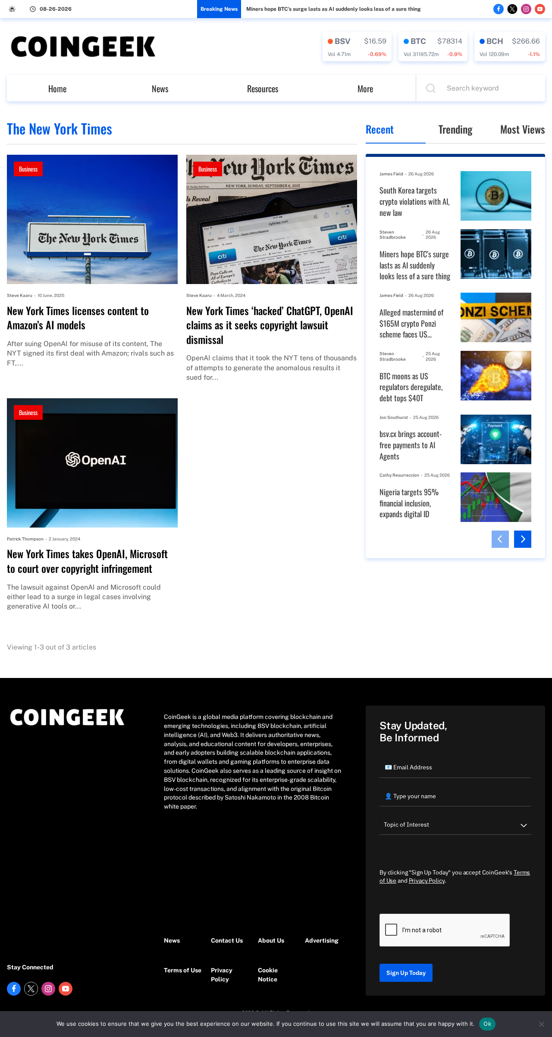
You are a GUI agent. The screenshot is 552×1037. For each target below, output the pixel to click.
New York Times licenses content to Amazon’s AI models (78, 317)
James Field (391, 173)
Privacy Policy (221, 975)
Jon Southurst (394, 417)
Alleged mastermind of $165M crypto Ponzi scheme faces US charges (411, 323)
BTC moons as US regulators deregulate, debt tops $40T (411, 387)
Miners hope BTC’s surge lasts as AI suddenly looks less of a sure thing (333, 9)
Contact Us (227, 940)
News (160, 88)
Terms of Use (182, 970)
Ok (487, 1023)
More (365, 88)
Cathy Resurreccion (399, 475)
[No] (541, 1024)
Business (28, 168)
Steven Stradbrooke (393, 234)
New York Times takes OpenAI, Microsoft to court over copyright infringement (87, 561)
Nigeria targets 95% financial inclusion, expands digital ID (409, 503)
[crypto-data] (357, 46)
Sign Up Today (406, 973)
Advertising (322, 940)
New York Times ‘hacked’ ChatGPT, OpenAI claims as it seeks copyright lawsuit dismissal (269, 325)
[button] (500, 539)
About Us (271, 940)
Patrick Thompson (25, 538)
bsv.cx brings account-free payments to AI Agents (411, 444)
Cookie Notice (268, 975)
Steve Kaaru (19, 295)
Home (57, 88)
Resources (262, 88)
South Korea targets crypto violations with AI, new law (414, 201)
